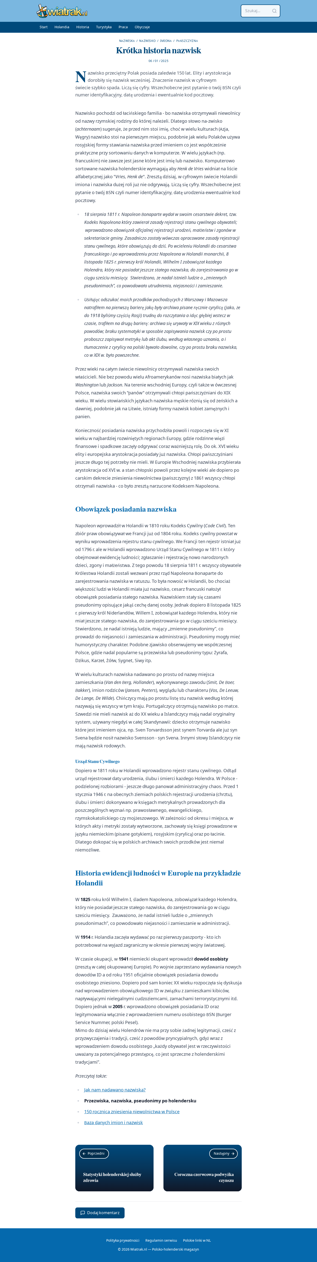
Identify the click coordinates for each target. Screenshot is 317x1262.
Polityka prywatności (122, 1240)
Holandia (61, 27)
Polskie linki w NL (197, 1240)
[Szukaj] (274, 11)
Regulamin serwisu (161, 1240)
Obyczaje (142, 27)
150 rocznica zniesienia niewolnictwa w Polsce (132, 1112)
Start (44, 27)
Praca (123, 27)
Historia (82, 27)
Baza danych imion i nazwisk (113, 1123)
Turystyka (104, 27)
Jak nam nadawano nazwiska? (115, 1090)
